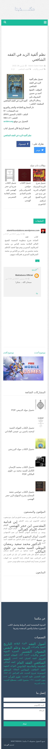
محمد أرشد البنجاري (32, 561)
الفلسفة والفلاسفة (36, 666)
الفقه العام (24, 663)
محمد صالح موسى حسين (16, 561)
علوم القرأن (14, 676)
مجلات (31, 680)
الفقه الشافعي (23, 69)
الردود (34, 270)
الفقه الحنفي (17, 658)
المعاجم (25, 669)
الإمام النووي (12, 528)
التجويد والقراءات (38, 647)
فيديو (5, 676)
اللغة (43, 669)
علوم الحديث (27, 676)
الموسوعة (41, 673)
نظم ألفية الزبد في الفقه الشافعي (17, 135)
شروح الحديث (30, 673)
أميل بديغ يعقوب (9, 517)
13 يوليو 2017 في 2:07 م (13, 234)
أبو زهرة (42, 517)
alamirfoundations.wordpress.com (23, 230)
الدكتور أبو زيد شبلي (28, 539)
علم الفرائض (17, 673)
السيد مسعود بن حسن (24, 550)
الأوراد (24, 643)
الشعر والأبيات (38, 69)
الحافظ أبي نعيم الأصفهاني (14, 532)
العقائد (14, 655)
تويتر (38, 150)
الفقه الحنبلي (31, 658)
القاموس (21, 666)
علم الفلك (7, 673)
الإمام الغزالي (27, 529)
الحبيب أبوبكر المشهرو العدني (30, 536)
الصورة (26, 655)
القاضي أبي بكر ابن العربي (16, 554)
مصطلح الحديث (10, 680)
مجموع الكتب (23, 680)
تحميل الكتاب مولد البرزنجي (21, 449)
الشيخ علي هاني (33, 554)
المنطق (7, 669)
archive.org (8, 121)
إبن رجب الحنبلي (25, 521)
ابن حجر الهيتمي (20, 526)
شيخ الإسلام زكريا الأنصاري (23, 558)
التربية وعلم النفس (17, 647)
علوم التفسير (39, 676)
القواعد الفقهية (10, 666)
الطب (21, 655)
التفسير (27, 651)
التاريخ (8, 644)
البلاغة (17, 643)
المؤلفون (35, 669)
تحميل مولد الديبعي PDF (22, 410)
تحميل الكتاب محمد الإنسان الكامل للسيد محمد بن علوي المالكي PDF (21, 470)
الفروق (42, 658)
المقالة (16, 669)
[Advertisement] (24, 39)
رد (37, 261)
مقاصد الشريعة (39, 683)
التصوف (40, 651)
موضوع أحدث (39, 353)
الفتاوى (7, 655)
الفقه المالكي (9, 662)
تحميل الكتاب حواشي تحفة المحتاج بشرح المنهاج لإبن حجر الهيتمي (19, 495)
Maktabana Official (24, 275)
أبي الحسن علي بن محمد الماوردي (27, 517)
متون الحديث (40, 680)
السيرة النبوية (11, 651)
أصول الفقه (37, 644)
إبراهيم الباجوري (39, 521)
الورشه (6, 745)
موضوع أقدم (9, 353)
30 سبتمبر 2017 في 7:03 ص (16, 279)
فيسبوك (22, 144)
